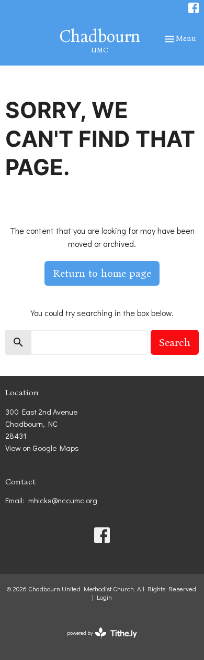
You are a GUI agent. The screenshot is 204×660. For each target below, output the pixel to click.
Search (174, 342)
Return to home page (102, 273)
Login (104, 597)
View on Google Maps (42, 447)
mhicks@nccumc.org (62, 500)
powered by (96, 642)
